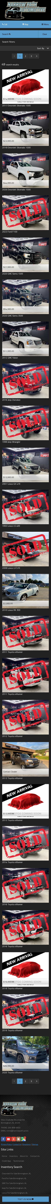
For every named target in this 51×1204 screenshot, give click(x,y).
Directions (26, 1144)
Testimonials (18, 1160)
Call (5, 24)
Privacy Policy (6, 1144)
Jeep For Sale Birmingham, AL (14, 1188)
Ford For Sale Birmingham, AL (14, 1178)
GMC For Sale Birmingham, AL (14, 1183)
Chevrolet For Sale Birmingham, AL (16, 1173)
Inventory (14, 1156)
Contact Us (17, 1144)
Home (4, 1156)
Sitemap (35, 1144)
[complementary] (43, 1196)
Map (26, 24)
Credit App (6, 1160)
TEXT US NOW (25, 1199)
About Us (24, 1156)
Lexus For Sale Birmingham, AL (15, 1192)
